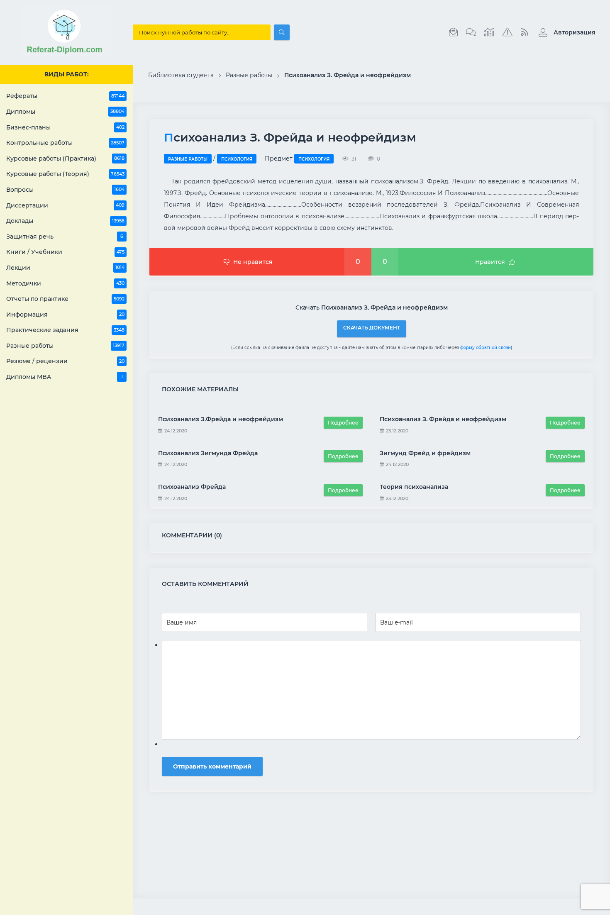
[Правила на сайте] (507, 32)
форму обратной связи (485, 347)
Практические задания (65, 330)
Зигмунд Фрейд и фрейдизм (425, 453)
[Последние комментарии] (471, 32)
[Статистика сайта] (489, 32)
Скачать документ (371, 328)
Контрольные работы (65, 142)
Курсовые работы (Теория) (65, 174)
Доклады (65, 220)
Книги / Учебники (65, 252)
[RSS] (524, 32)
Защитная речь (64, 236)
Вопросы (65, 189)
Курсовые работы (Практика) (65, 158)
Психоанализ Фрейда (192, 486)
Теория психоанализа (414, 486)
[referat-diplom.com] (66, 54)
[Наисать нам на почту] (453, 32)
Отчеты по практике (65, 299)
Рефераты (65, 96)
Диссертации (65, 205)
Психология (236, 159)
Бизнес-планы (65, 127)
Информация (65, 314)
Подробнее (343, 423)
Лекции (65, 267)
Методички (65, 283)
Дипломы (65, 111)
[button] (564, 32)
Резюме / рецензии (65, 361)
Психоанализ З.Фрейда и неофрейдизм (220, 419)
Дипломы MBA (64, 377)
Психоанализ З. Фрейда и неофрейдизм (443, 419)
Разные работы (65, 345)
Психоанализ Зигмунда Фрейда (208, 453)
